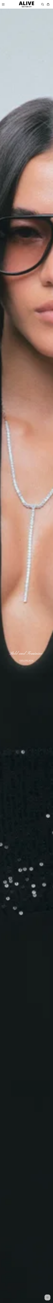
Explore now (26, 660)
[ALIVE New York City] (26, 4)
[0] (48, 4)
